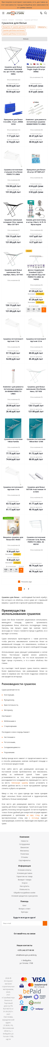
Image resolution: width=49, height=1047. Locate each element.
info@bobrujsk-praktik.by (26, 955)
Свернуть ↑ (42, 27)
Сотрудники (24, 844)
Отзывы (24, 857)
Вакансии (25, 847)
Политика (24, 854)
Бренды (24, 912)
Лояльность (24, 889)
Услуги (24, 883)
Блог (24, 905)
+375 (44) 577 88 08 (25, 950)
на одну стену (32, 815)
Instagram (26, 939)
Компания (24, 837)
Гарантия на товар (24, 876)
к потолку (32, 818)
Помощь (24, 901)
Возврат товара (24, 879)
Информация (24, 866)
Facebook (21, 939)
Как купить (24, 886)
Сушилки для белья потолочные (14, 34)
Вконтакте (15, 939)
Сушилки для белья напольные (23, 27)
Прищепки (6, 27)
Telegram (32, 939)
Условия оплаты (24, 870)
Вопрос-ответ (24, 908)
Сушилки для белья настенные (13, 30)
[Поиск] (45, 13)
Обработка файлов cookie (24, 892)
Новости (24, 841)
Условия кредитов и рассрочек (24, 896)
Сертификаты (24, 860)
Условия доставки (24, 873)
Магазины (24, 850)
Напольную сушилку (19, 783)
